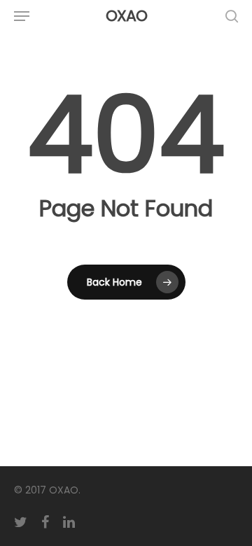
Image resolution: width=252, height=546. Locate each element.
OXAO (126, 16)
